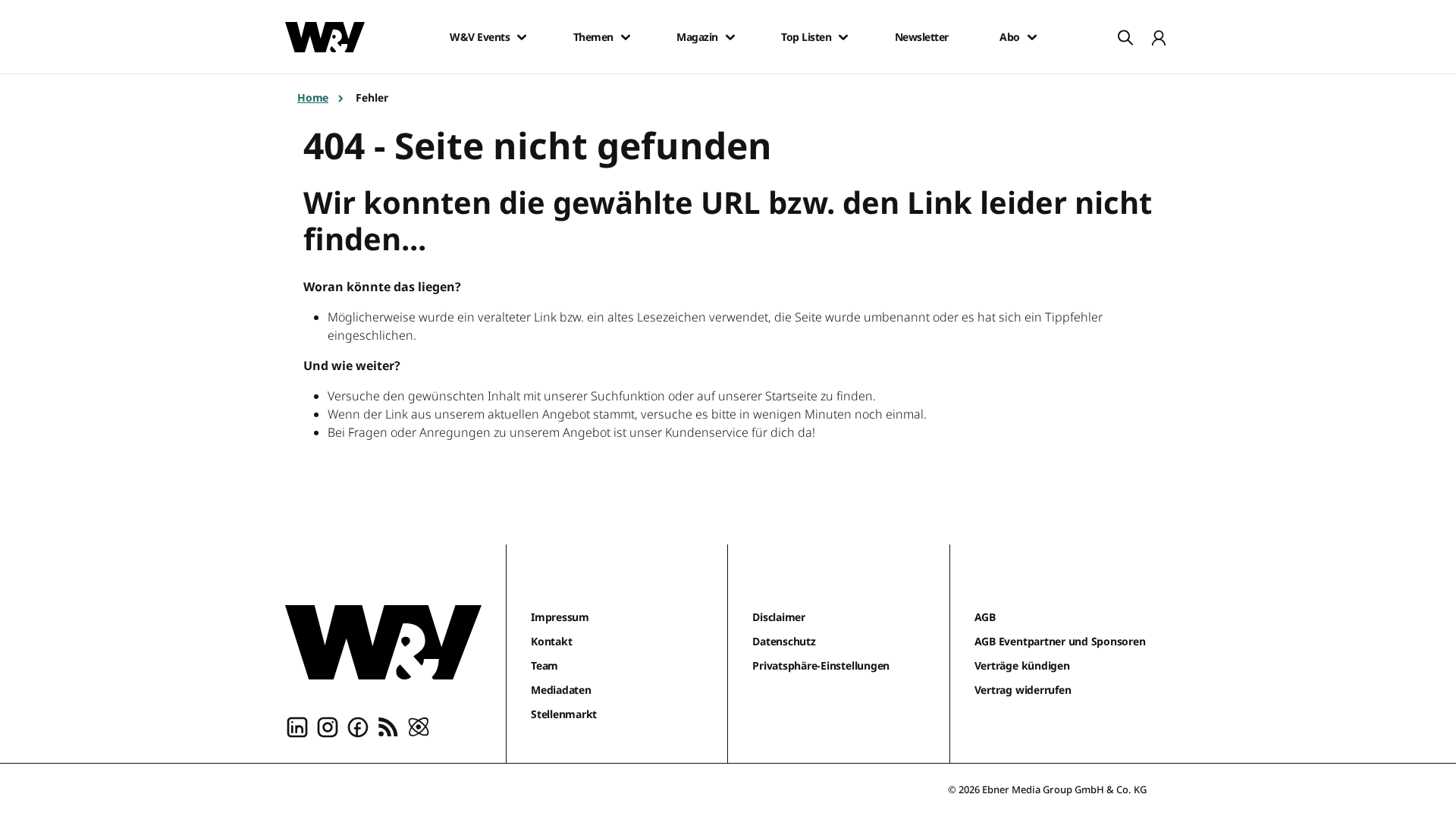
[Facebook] (358, 726)
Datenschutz (783, 641)
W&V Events (480, 37)
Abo (1009, 37)
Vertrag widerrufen (1023, 689)
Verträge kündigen (1022, 665)
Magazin (697, 37)
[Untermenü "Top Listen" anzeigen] (843, 37)
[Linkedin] (297, 726)
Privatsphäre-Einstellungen (821, 665)
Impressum (560, 617)
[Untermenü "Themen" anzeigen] (626, 37)
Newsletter (922, 37)
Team (544, 665)
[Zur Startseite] (383, 642)
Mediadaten (561, 689)
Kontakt (551, 641)
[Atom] (418, 726)
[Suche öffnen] (1125, 37)
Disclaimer (778, 617)
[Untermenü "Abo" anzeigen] (1032, 37)
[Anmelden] (1159, 37)
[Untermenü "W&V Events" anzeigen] (522, 37)
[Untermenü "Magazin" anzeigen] (730, 37)
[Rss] (388, 726)
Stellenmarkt (564, 714)
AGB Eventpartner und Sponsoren (1060, 641)
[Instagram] (327, 726)
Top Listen (806, 37)
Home (312, 97)
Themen (593, 37)
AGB (985, 617)
